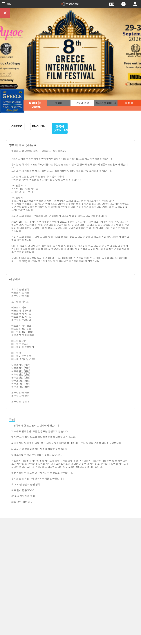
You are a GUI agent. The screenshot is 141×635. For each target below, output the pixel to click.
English (39, 126)
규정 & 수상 (82, 103)
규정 (12, 419)
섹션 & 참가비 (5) (106, 103)
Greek (16, 126)
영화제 (59, 103)
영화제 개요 (23, 145)
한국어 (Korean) (61, 128)
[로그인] (135, 3)
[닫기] (5, 13)
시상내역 (15, 279)
